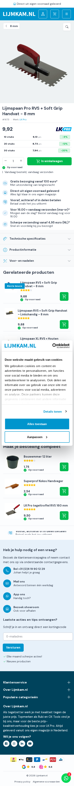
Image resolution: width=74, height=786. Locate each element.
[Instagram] (14, 743)
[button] (67, 27)
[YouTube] (30, 743)
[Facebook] (6, 743)
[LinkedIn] (22, 743)
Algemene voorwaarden (46, 781)
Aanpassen (34, 436)
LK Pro (23, 119)
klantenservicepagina (32, 557)
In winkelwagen (52, 161)
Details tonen (52, 411)
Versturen (13, 647)
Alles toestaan (37, 424)
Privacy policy (22, 781)
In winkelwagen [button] (64, 296)
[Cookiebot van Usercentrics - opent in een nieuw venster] (52, 345)
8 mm (14, 26)
